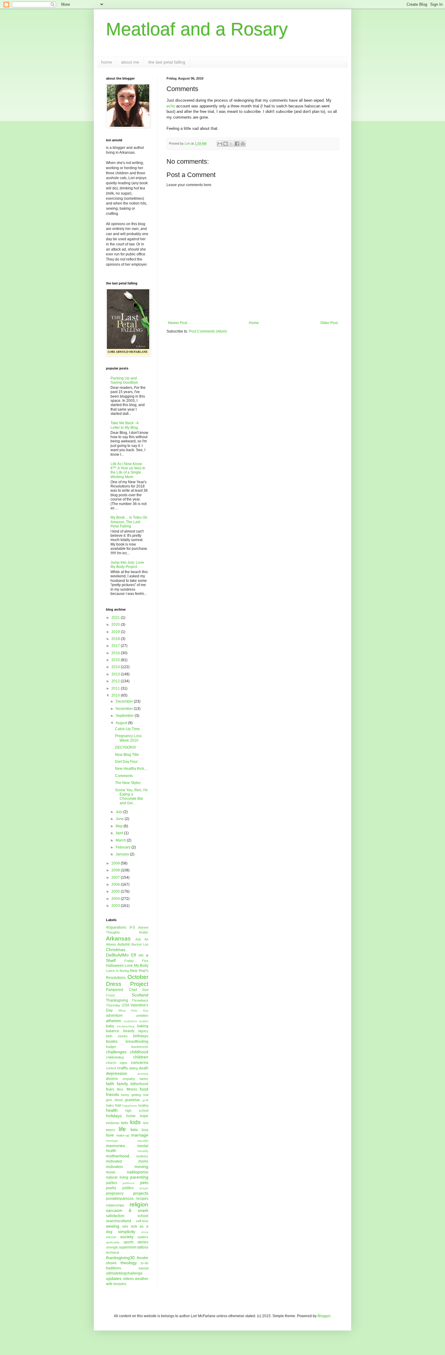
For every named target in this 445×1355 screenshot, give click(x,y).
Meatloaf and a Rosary (197, 29)
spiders (142, 1237)
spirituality (113, 1242)
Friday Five (136, 961)
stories (142, 1242)
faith (110, 1083)
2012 (116, 681)
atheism (113, 1020)
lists (134, 1129)
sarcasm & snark (127, 1210)
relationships (115, 1205)
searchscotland (118, 1221)
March (121, 840)
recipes (142, 1198)
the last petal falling (166, 62)
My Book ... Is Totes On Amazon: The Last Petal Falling (128, 521)
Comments (124, 776)
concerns (139, 1062)
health (112, 1110)
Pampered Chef (121, 990)
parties (111, 1183)
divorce (112, 1079)
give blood (114, 1100)
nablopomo (137, 1172)
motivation (114, 1167)
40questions (116, 927)
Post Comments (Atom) (208, 331)
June (120, 819)
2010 (116, 695)
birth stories (117, 1036)
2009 (116, 863)
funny (125, 1095)
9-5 (132, 927)
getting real (139, 1095)
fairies (144, 1079)
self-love (142, 1221)
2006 (116, 884)
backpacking (125, 1026)
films (120, 1089)
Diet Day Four (126, 762)
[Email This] (220, 144)
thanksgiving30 (120, 1257)
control (111, 1068)
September (125, 716)
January (123, 854)
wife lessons (116, 1284)
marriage (139, 1135)
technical (112, 1252)
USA (125, 1005)
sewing (112, 1226)
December (125, 701)
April (120, 833)
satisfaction (115, 1216)
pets (144, 1182)
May (120, 826)
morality (143, 1151)
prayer (144, 1188)
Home (254, 323)
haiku (110, 1105)
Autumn (123, 944)
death (143, 1068)
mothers (142, 1156)
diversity (142, 1073)
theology (128, 1262)
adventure (114, 1015)
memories (115, 1145)
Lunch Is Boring (117, 971)
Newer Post (177, 323)
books (111, 1041)
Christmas (115, 949)
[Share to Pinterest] (243, 144)
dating (133, 1068)
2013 (116, 674)
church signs (116, 1063)
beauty (128, 1031)
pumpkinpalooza (120, 1198)
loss (145, 1130)
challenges (116, 1051)
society (127, 1236)
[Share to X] (231, 144)
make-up (122, 1135)
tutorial (143, 1268)
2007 (116, 877)
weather (141, 1279)
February (123, 847)
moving (141, 1166)
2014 (116, 667)
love (110, 1135)
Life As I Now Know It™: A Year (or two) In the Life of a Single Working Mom (127, 470)
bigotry (143, 1031)
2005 (116, 891)
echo (170, 106)
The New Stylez (128, 783)
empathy (129, 1079)
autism (143, 1021)
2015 (116, 660)
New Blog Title (127, 755)
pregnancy (115, 1193)
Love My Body (136, 965)
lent (145, 1123)
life (122, 1129)
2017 (116, 646)
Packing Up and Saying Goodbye (124, 380)
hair (118, 1105)
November (125, 709)
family (122, 1083)
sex (125, 1226)
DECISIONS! (125, 747)
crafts (122, 1067)
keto (124, 1123)
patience (129, 1183)
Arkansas (118, 938)
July (119, 812)
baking (142, 1026)
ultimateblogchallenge (124, 1273)
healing (143, 1105)
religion (139, 1204)
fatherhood (139, 1084)
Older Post (329, 323)
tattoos (142, 1247)
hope (144, 1116)
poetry (111, 1188)
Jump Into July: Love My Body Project (127, 564)
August (122, 723)
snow (144, 1232)
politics (128, 1188)
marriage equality (127, 1140)
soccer (111, 1237)
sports (129, 1242)
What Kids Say (133, 1010)
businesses (139, 1046)
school (142, 1216)
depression (116, 1073)
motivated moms (127, 1161)
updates (113, 1278)
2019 (116, 632)
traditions (113, 1268)
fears (110, 1089)
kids (135, 1122)
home (106, 62)
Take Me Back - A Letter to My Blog (124, 425)
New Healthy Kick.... (131, 768)
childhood (139, 1051)
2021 (116, 617)
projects (140, 1193)
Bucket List (139, 944)
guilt (145, 1100)
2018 (116, 639)
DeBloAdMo (117, 955)
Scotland (140, 994)
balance (112, 1031)
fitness (132, 1089)
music (111, 1172)
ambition (142, 1015)
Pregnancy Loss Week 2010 (128, 738)
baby (110, 1026)
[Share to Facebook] (237, 144)
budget (111, 1046)
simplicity (126, 1231)
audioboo (130, 1021)
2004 (116, 899)
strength (112, 1247)
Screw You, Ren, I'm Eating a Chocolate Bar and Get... (131, 796)
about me (130, 62)
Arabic (143, 932)
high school (136, 1110)
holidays (114, 1115)
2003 (116, 906)
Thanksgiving (117, 1000)
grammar (132, 1100)
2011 (116, 688)
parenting (139, 1177)
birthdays (140, 1036)
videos (128, 1279)
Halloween (115, 965)
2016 (116, 653)
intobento (112, 1123)
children (140, 1057)
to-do (144, 1263)
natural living (117, 1177)
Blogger (324, 1316)
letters (110, 1130)
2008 (116, 870)
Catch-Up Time (127, 729)
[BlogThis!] (225, 144)
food (144, 1089)
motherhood (117, 1155)
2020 (116, 624)
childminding (115, 1057)
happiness (129, 1105)
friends (112, 1094)
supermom (128, 1247)
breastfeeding (137, 1041)
